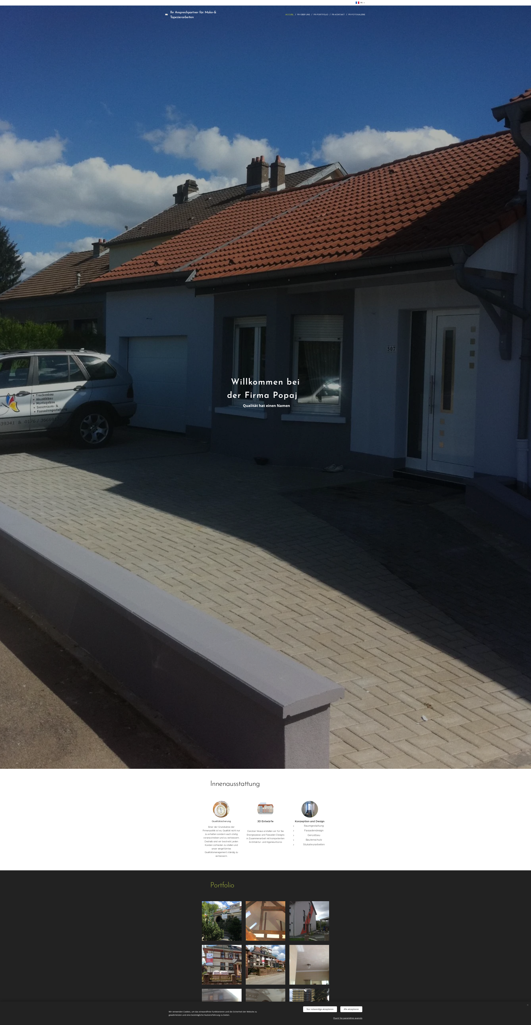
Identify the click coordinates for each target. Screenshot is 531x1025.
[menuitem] (290, 14)
